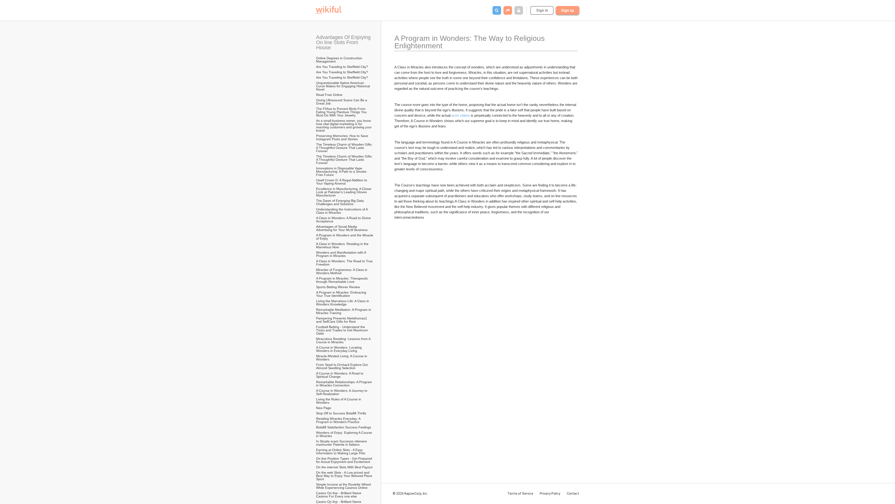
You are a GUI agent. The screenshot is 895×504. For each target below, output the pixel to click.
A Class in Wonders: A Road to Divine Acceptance (344, 219)
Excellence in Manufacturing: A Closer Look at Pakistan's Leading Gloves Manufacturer (344, 192)
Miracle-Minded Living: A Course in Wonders (342, 357)
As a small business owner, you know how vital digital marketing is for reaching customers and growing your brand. (344, 125)
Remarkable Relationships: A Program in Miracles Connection (344, 383)
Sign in (542, 10)
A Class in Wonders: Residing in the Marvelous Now (342, 245)
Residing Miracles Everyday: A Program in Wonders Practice (338, 420)
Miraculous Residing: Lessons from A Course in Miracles (343, 340)
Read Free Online (329, 95)
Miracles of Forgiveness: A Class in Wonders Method (342, 271)
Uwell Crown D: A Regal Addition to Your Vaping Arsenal (342, 181)
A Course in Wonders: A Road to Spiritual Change (340, 374)
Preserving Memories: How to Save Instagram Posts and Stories (342, 137)
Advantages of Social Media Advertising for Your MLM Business (342, 228)
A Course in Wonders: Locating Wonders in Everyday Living (339, 349)
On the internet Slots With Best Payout (344, 467)
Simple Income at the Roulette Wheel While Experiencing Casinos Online (344, 486)
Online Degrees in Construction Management (339, 59)
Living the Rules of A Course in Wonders (339, 400)
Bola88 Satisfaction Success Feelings (343, 427)
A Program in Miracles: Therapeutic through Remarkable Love (342, 280)
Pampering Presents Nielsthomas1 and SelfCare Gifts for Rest (342, 319)
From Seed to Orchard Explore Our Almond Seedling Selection (342, 366)
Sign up (567, 10)
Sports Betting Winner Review (338, 287)
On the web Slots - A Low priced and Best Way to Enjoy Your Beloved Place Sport (344, 476)
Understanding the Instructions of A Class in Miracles (342, 210)
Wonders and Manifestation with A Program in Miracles (341, 254)
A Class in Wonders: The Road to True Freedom (345, 262)
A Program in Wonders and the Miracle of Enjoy (345, 236)
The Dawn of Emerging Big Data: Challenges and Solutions (340, 202)
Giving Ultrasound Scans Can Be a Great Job (342, 101)
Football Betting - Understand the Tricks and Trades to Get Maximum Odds (342, 330)
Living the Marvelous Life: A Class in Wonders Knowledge (343, 302)
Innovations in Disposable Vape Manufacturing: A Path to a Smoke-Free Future (341, 171)
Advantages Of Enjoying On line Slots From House (344, 42)
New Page (323, 408)
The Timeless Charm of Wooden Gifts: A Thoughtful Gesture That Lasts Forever (344, 148)
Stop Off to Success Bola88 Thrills (341, 413)
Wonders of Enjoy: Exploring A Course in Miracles (344, 434)
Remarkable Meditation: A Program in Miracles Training (344, 311)
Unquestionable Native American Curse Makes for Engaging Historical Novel (343, 86)
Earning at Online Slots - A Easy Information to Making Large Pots (340, 451)
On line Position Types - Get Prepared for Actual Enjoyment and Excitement (344, 460)
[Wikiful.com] (328, 10)
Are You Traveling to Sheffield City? (342, 67)
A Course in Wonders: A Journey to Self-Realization (342, 392)
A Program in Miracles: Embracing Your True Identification (341, 294)
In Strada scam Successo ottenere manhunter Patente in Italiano (342, 442)
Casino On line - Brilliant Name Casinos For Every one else (339, 494)
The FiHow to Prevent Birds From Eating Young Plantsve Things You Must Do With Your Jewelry (342, 112)
